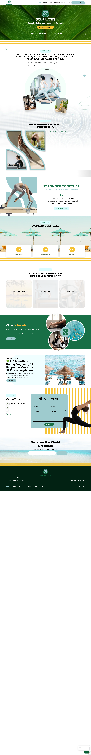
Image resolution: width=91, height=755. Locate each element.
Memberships (57, 2)
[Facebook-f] (7, 414)
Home (39, 2)
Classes (50, 2)
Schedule (63, 2)
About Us (45, 2)
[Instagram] (11, 414)
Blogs (68, 2)
